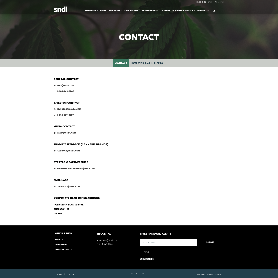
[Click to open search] (214, 11)
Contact (121, 63)
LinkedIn (70, 274)
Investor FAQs (62, 249)
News (57, 240)
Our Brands (61, 245)
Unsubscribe (147, 259)
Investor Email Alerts (147, 63)
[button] (107, 240)
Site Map (58, 274)
